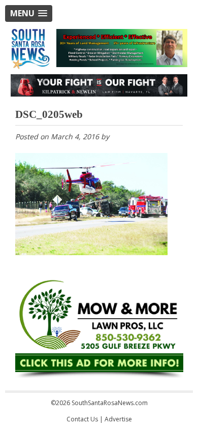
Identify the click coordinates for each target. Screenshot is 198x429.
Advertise (118, 419)
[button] (28, 13)
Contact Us (82, 419)
